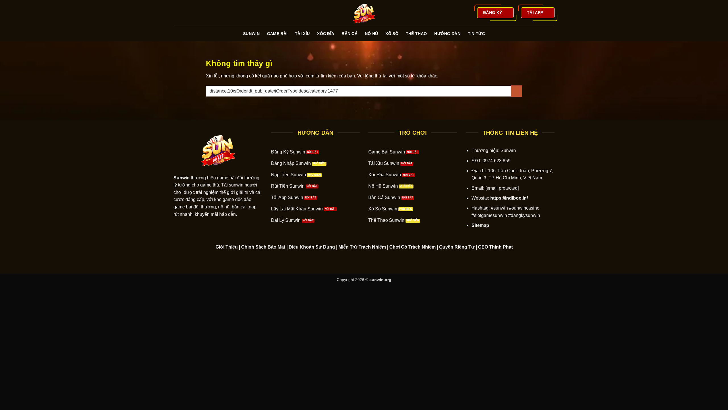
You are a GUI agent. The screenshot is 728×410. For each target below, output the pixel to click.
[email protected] (502, 188)
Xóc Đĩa (325, 33)
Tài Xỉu (302, 33)
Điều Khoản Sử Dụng (312, 247)
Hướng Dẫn (447, 33)
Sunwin (251, 33)
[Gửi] (516, 91)
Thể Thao (416, 33)
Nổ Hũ (371, 33)
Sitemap (480, 225)
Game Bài (277, 33)
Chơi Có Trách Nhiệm (412, 247)
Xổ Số (391, 33)
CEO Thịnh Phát (495, 247)
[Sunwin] (364, 13)
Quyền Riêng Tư (457, 247)
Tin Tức (476, 33)
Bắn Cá (349, 33)
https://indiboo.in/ (509, 198)
